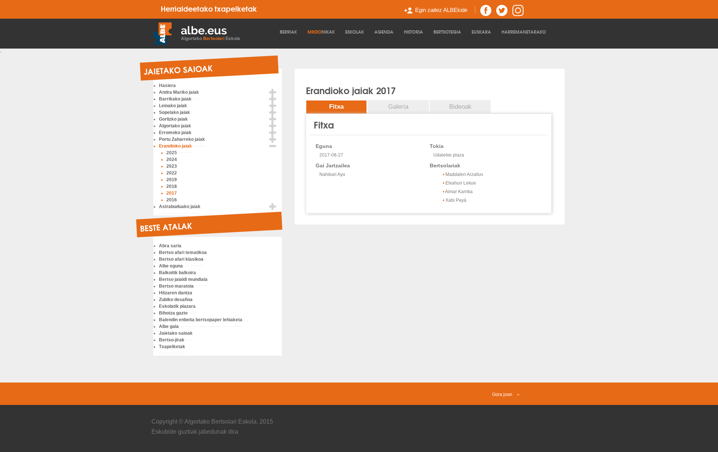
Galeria (398, 106)
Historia (413, 31)
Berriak (288, 31)
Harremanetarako (523, 31)
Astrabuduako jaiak (179, 206)
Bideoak (460, 106)
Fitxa (336, 106)
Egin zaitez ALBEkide (441, 10)
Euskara (481, 31)
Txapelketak (172, 346)
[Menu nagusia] (214, 33)
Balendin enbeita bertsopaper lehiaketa (200, 319)
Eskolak (354, 31)
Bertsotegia (447, 31)
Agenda (383, 31)
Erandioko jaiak (175, 146)
